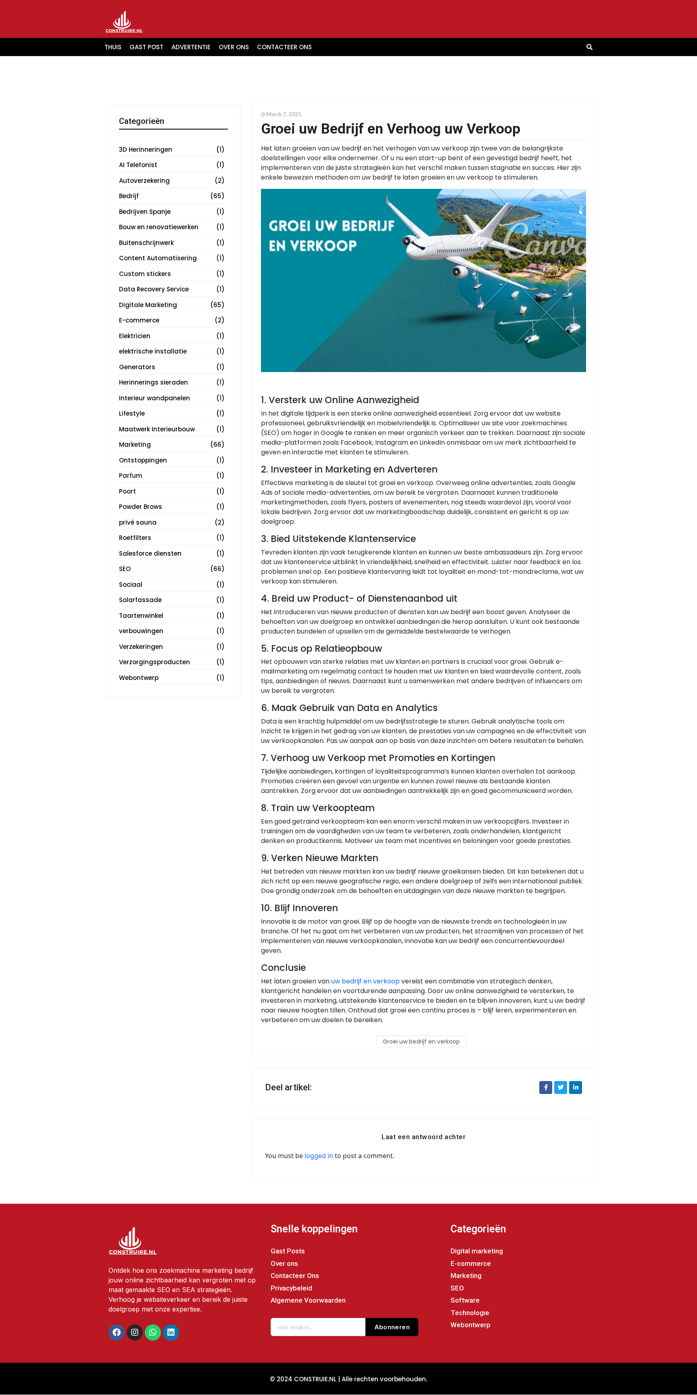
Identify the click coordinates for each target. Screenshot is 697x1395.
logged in (319, 1155)
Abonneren (392, 1327)
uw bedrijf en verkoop (365, 981)
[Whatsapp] (153, 1332)
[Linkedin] (171, 1332)
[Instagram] (135, 1332)
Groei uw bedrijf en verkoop (421, 1041)
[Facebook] (117, 1332)
